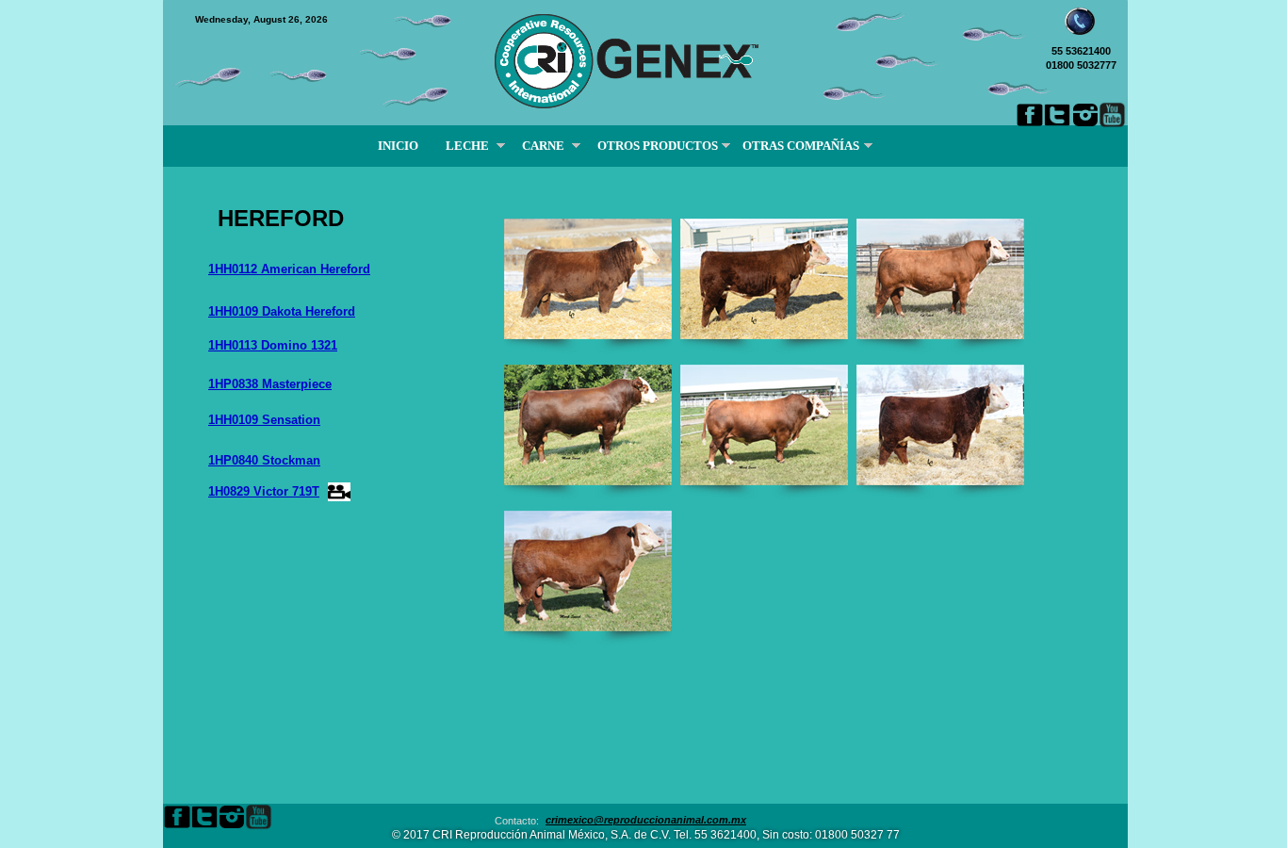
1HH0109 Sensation (264, 420)
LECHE (466, 146)
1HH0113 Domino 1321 (272, 345)
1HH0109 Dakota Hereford (281, 311)
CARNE (541, 146)
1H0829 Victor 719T (263, 491)
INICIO (398, 146)
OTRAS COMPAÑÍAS (803, 146)
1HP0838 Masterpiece (270, 384)
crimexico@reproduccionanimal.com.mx (646, 819)
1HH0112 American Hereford (289, 269)
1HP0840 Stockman (264, 460)
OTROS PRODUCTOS (656, 146)
